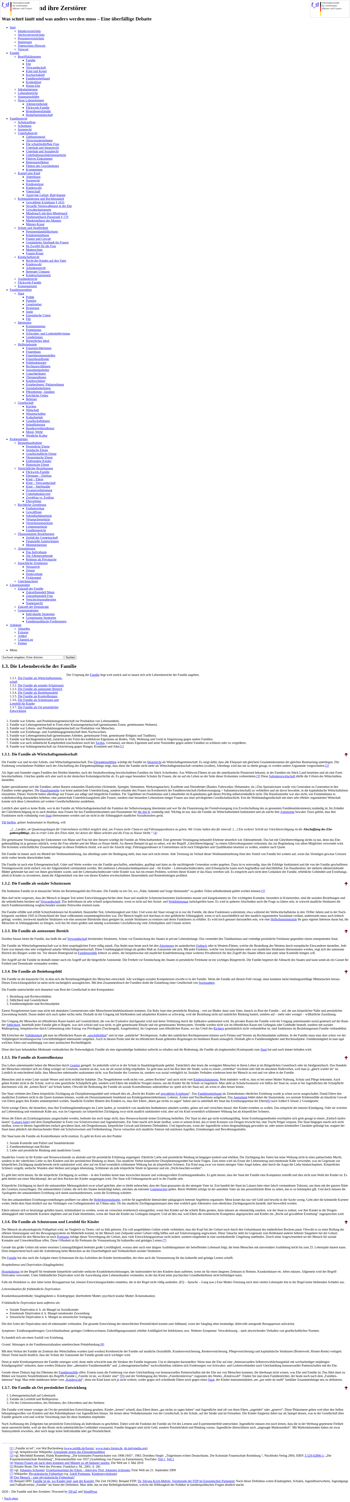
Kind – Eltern (34, 479)
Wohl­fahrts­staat (178, 901)
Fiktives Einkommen (39, 158)
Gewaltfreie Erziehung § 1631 (45, 202)
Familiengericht (36, 530)
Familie (14, 53)
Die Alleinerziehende (39, 555)
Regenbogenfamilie (38, 111)
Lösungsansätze (20, 585)
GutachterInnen (36, 373)
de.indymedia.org (135, 1448)
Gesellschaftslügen (38, 421)
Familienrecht (18, 118)
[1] (122, 746)
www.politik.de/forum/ (79, 1448)
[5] (263, 891)
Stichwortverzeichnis (31, 34)
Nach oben (11, 1498)
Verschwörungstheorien (41, 599)
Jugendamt (240, 1097)
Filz (28, 319)
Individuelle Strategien (40, 614)
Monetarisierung (36, 545)
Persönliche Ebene (38, 446)
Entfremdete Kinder (38, 461)
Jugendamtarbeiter (37, 370)
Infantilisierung (35, 424)
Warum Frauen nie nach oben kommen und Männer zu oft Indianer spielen (61, 1463)
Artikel (22, 636)
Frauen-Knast (34, 253)
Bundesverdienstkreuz (40, 428)
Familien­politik (87, 953)
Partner (22, 643)
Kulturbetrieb (34, 417)
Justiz (29, 311)
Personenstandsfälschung (42, 231)
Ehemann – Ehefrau (38, 475)
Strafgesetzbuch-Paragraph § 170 (47, 217)
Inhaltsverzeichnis (29, 31)
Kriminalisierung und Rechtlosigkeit (41, 198)
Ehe (28, 64)
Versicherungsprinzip (39, 523)
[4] (155, 833)
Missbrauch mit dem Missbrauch (46, 213)
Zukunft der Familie (30, 588)
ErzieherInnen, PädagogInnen (45, 384)
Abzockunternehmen (39, 140)
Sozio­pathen (206, 982)
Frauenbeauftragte (37, 359)
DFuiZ (72, 1491)
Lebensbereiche (28, 93)
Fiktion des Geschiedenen (42, 166)
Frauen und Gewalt (38, 238)
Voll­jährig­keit (33, 1035)
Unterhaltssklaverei (38, 494)
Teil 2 (170, 1459)
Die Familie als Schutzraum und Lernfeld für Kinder (34, 701)
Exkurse (23, 632)
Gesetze (75, 1065)
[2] (327, 765)
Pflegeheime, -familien (40, 392)
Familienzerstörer (21, 289)
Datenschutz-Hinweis (31, 45)
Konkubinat (33, 82)
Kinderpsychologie (104, 1473)
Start (13, 27)
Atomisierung (26, 548)
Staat (21, 293)
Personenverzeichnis (31, 38)
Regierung (32, 308)
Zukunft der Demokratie (33, 606)
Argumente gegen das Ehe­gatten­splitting (79, 1452)
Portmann (63, 1236)
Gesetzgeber (34, 304)
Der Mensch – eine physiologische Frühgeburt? (44, 1477)
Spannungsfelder (28, 96)
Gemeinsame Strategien (41, 617)
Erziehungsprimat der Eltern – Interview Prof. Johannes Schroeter (88, 1470)
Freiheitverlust (35, 508)
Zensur (30, 570)
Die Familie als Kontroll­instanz (38, 696)
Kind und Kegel (36, 71)
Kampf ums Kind (29, 173)
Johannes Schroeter (32, 1470)
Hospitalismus (11, 1271)
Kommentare (34, 169)
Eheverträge (33, 501)
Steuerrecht (154, 762)
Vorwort (23, 49)
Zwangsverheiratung (39, 490)
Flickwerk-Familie (37, 107)
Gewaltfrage (34, 512)
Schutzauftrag (26, 122)
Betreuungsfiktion (37, 162)
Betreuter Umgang (38, 271)
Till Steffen (9, 822)
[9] (122, 1376)
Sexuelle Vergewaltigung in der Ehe (49, 206)
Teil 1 (161, 1459)
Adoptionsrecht (36, 268)
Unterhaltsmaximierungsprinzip (46, 155)
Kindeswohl (34, 187)
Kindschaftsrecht (28, 257)
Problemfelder (19, 439)
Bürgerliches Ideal (37, 341)
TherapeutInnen (36, 377)
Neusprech (33, 566)
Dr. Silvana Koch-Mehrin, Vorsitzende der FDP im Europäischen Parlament (186, 1481)
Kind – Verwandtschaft (40, 483)
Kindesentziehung (37, 235)
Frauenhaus (33, 351)
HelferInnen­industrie (284, 919)
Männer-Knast (35, 224)
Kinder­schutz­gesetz (205, 1079)
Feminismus (33, 330)
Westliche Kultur (36, 435)
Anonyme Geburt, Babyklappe (45, 195)
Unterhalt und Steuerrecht (42, 147)
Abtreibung (33, 177)
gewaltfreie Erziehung (175, 1093)
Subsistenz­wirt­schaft (282, 776)
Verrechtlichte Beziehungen (35, 468)
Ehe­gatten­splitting (105, 762)
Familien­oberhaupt (210, 1093)
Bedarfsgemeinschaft (39, 115)
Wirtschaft (32, 410)
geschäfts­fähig (97, 1035)
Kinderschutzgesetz (38, 275)
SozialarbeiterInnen (38, 388)
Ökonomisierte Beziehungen (36, 534)
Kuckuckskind (35, 75)
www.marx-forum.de (109, 1448)
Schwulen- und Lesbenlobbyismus (48, 333)
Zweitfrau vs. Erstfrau (40, 497)
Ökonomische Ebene (39, 457)
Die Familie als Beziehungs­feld (38, 692)
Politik (30, 297)
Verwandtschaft (36, 67)
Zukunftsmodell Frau (39, 596)
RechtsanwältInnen (38, 366)
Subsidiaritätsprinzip (39, 515)
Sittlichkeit (13, 1025)
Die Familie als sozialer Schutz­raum (41, 685)
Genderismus (34, 337)
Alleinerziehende (37, 104)
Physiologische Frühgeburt (46, 1473)
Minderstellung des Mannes (43, 220)
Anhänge (15, 625)
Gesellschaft (25, 402)
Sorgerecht (25, 129)
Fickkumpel (33, 577)
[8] (102, 1344)
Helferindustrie (27, 344)
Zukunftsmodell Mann (40, 592)
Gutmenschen (159, 1189)
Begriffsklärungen (29, 56)
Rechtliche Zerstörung (32, 504)
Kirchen (31, 406)
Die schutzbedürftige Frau (42, 144)
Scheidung (24, 126)
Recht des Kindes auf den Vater (46, 260)
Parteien (31, 300)
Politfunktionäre (36, 362)
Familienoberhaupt (38, 78)
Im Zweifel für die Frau (41, 246)
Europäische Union (38, 315)
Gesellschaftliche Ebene (41, 453)
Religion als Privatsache (41, 559)
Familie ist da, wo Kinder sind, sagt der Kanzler (63, 1481)
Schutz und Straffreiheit (33, 228)
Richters (218, 1028)
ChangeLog (25, 639)
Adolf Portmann (79, 1473)
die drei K (144, 812)
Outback (201, 945)
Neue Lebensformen (31, 100)
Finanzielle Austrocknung (42, 541)
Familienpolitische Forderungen (46, 621)
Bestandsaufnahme (30, 443)
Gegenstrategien (28, 610)
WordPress (90, 1491)
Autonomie (287, 812)
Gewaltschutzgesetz (38, 209)
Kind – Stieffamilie (38, 486)
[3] (258, 776)
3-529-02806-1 (314, 1455)
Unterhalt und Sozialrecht (42, 151)
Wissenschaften (36, 413)
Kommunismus (35, 326)
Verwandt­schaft (50, 901)
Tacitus (100, 743)
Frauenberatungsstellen (40, 355)
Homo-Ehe (33, 85)
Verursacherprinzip (38, 519)
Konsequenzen (27, 286)
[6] (268, 1101)
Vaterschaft (33, 191)
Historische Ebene (37, 464)
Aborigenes (166, 945)
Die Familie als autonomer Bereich (40, 689)
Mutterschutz (34, 249)
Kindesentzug (35, 184)
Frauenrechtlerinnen (38, 348)
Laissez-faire (21, 1122)
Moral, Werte (34, 432)
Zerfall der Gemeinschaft (42, 537)
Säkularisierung (28, 89)
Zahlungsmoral (35, 136)
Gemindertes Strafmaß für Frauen (47, 242)
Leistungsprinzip (36, 526)
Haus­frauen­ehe (49, 790)
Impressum (25, 42)
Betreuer (31, 399)
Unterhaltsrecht (27, 133)
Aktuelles (24, 628)
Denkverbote (34, 574)
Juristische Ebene (37, 450)
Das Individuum (36, 552)
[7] (164, 1240)
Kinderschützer (35, 381)
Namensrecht (34, 603)
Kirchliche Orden (37, 395)
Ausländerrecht (27, 279)
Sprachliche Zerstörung (33, 563)
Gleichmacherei (28, 581)
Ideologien (24, 322)
